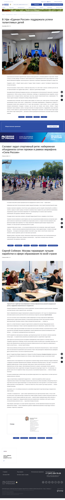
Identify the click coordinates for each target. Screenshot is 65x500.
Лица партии (11, 7)
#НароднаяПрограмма (53, 245)
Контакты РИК (6, 474)
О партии (3, 7)
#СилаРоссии (34, 245)
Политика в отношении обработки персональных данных (12, 493)
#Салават (26, 245)
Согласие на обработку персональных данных (10, 494)
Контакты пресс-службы (22, 474)
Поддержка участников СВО (32, 10)
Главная (3, 14)
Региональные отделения (37, 471)
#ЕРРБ (10, 245)
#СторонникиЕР (43, 245)
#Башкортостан (18, 245)
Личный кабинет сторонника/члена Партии (53, 4)
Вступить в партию (59, 7)
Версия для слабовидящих (58, 1)
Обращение (36, 4)
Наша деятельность (21, 7)
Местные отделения (32, 7)
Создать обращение (53, 126)
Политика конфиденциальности (8, 492)
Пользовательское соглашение (7, 491)
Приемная (41, 7)
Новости (15, 14)
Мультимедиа (49, 7)
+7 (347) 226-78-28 (53, 473)
